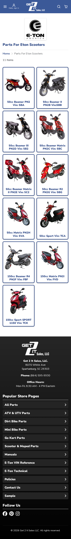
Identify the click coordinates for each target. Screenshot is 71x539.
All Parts (11, 405)
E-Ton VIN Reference (20, 463)
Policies (10, 479)
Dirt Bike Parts (15, 421)
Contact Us (12, 488)
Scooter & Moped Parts (21, 446)
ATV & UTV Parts (17, 413)
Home (6, 53)
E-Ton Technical (16, 471)
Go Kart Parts (15, 438)
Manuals (11, 454)
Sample (10, 496)
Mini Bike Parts (16, 430)
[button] (5, 6)
